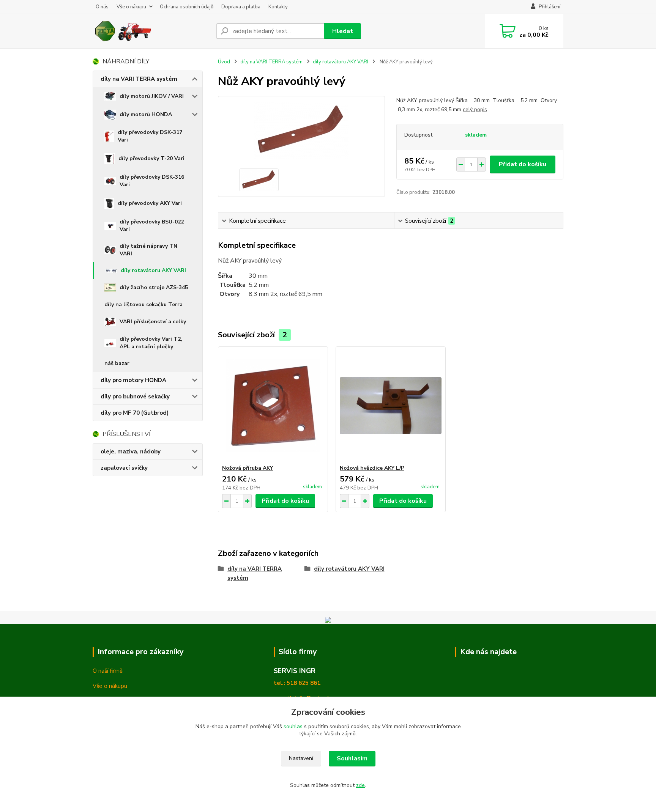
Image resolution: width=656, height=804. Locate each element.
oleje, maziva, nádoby (131, 451)
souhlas (293, 726)
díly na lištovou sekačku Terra (143, 304)
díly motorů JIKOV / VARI (152, 96)
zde (360, 785)
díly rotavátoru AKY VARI (153, 270)
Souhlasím (352, 758)
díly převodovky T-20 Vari (151, 158)
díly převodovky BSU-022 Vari (152, 225)
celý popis (475, 109)
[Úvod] (151, 31)
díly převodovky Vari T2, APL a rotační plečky (151, 342)
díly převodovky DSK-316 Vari (152, 180)
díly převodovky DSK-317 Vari (150, 136)
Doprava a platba (240, 6)
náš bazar (116, 363)
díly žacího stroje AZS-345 (154, 287)
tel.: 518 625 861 (297, 683)
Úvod (224, 61)
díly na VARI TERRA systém (139, 79)
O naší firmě (108, 671)
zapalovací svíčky (124, 468)
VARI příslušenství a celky (153, 321)
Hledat (342, 31)
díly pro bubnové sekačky (135, 396)
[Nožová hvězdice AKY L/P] (391, 406)
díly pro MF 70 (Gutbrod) (135, 413)
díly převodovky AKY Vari (150, 203)
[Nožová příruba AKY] (273, 406)
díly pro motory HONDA (133, 380)
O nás (102, 6)
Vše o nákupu (131, 6)
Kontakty (278, 6)
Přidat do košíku (522, 164)
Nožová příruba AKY (247, 468)
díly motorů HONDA (146, 114)
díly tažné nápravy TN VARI (148, 249)
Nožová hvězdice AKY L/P (372, 468)
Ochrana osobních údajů (186, 6)
